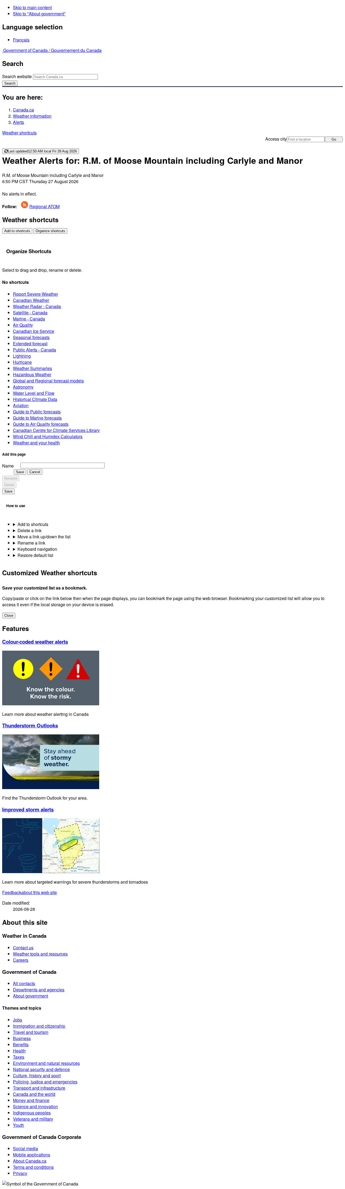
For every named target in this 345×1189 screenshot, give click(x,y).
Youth (18, 1125)
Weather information (32, 116)
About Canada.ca (29, 1161)
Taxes (18, 1057)
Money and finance (31, 1100)
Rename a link (31, 543)
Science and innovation (35, 1106)
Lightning (22, 356)
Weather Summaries (32, 368)
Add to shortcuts (17, 231)
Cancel (34, 472)
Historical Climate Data (35, 399)
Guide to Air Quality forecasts (40, 424)
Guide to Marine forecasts (37, 418)
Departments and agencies (38, 989)
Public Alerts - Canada (34, 350)
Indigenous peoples (32, 1113)
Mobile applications (31, 1155)
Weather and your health (36, 443)
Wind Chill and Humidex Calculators (47, 436)
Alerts (18, 122)
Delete (9, 485)
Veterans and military (33, 1119)
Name (8, 466)
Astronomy (23, 387)
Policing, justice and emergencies (45, 1082)
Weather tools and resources (40, 954)
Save (20, 472)
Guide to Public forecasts (37, 412)
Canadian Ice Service (33, 331)
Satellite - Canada (30, 312)
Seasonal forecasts (31, 337)
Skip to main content (32, 7)
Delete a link (30, 530)
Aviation (21, 405)
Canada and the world (34, 1094)
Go (334, 139)
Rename (10, 478)
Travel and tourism (30, 1032)
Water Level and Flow (33, 393)
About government (30, 996)
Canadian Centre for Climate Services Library (56, 430)
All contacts (24, 983)
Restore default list (35, 555)
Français (21, 40)
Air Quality (23, 325)
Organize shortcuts (50, 231)
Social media (25, 1148)
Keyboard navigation (37, 549)
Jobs (17, 1020)
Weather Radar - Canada (37, 306)
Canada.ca (23, 110)
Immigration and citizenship (39, 1026)
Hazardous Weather (32, 374)
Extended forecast (30, 343)
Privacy (20, 1173)
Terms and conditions (33, 1167)
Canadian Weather (31, 300)
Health (19, 1051)
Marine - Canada (29, 319)
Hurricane (22, 362)
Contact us (23, 947)
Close (8, 615)
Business (22, 1038)
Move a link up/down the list (44, 537)
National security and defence (41, 1069)
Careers (20, 960)
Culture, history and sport (37, 1075)
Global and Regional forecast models (48, 381)
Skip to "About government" (39, 14)
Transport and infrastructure (39, 1088)
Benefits (21, 1044)
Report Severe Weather (35, 294)
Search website (17, 76)
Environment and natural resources (46, 1063)
